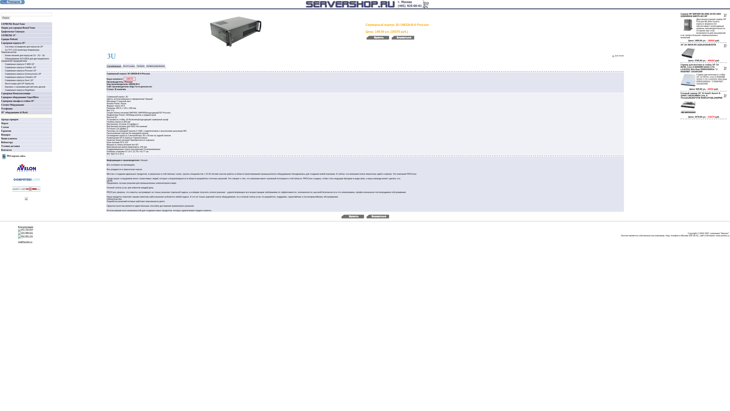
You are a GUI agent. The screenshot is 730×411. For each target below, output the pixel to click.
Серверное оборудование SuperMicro (20, 97)
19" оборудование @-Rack (14, 112)
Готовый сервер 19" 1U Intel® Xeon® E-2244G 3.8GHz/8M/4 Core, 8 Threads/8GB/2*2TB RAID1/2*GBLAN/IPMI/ (701, 95)
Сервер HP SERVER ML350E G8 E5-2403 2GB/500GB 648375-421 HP (701, 15)
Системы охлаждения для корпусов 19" (24, 46)
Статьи (5, 127)
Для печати (619, 56)
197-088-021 (27, 233)
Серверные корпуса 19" (13, 43)
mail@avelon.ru (25, 242)
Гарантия (6, 131)
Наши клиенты (9, 138)
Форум (4, 123)
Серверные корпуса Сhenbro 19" (20, 77)
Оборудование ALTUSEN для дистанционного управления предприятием (25, 59)
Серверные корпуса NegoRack (20, 90)
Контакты (6, 150)
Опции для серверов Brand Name (18, 27)
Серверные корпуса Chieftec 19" (20, 67)
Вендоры (5, 134)
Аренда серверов (9, 119)
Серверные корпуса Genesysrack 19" (23, 74)
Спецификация (114, 66)
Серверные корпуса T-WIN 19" (19, 64)
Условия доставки (10, 146)
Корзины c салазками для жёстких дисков (25, 87)
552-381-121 (27, 236)
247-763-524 (27, 229)
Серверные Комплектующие (15, 93)
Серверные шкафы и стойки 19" (18, 101)
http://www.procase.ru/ (141, 86)
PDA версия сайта (16, 156)
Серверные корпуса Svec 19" (19, 80)
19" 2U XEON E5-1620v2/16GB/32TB (698, 45)
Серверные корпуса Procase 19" (20, 70)
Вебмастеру (7, 142)
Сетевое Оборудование (12, 105)
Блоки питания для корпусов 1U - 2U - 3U (25, 55)
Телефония (7, 108)
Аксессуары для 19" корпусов (19, 83)
